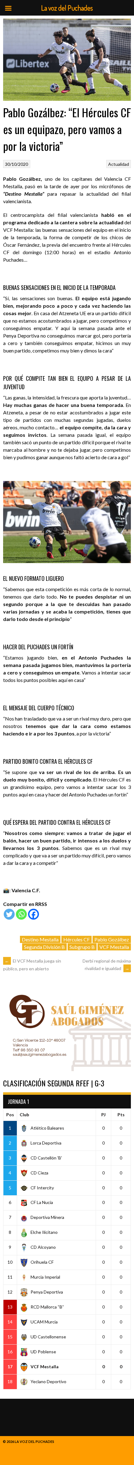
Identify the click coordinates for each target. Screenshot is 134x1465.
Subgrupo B (82, 947)
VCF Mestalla (114, 947)
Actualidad (118, 164)
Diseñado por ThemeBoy (25, 1447)
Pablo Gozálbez (111, 939)
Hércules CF (76, 939)
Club (24, 1114)
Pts (121, 1114)
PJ (103, 1114)
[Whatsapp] (21, 914)
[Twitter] (9, 914)
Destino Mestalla (40, 939)
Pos (10, 1114)
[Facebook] (33, 914)
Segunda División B (44, 947)
